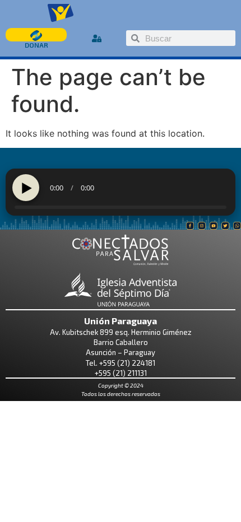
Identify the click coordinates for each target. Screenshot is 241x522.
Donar (36, 45)
